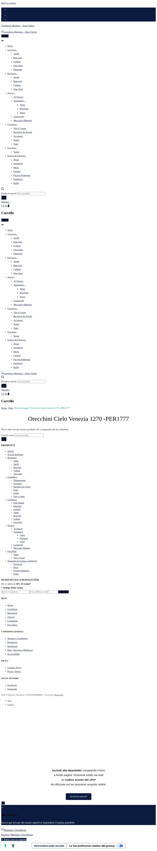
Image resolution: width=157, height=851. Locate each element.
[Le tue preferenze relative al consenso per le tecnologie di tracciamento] (5, 846)
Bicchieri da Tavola (22, 132)
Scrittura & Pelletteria (16, 156)
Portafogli (18, 163)
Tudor (22, 105)
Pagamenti (12, 642)
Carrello (10, 704)
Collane (17, 61)
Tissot (22, 112)
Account (11, 19)
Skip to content (8, 3)
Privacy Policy (14, 671)
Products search (8, 193)
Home (4, 408)
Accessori (18, 136)
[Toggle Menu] (2, 40)
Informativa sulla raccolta (49, 845)
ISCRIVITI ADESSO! (78, 797)
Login (10, 15)
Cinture (17, 171)
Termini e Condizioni (17, 638)
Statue (16, 140)
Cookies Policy (14, 667)
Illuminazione (19, 480)
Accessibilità (13, 654)
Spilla (16, 461)
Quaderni (17, 179)
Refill (16, 183)
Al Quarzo (18, 97)
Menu (4, 36)
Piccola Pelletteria (21, 175)
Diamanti (17, 69)
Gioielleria (11, 50)
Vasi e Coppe (19, 128)
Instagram (12, 689)
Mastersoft (58, 695)
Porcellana (11, 148)
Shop (10, 408)
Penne (16, 159)
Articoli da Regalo (15, 454)
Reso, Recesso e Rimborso (20, 650)
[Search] (3, 197)
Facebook (12, 685)
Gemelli (16, 509)
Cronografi (18, 116)
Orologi (10, 93)
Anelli (16, 54)
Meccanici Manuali (22, 120)
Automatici (18, 101)
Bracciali (17, 58)
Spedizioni (12, 646)
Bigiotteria (11, 73)
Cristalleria (12, 124)
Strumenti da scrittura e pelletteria (22, 561)
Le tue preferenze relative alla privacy (92, 845)
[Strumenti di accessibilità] (13, 846)
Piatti (15, 144)
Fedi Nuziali (18, 503)
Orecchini (18, 65)
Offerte (10, 46)
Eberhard (24, 108)
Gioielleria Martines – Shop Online (17, 25)
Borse (16, 167)
